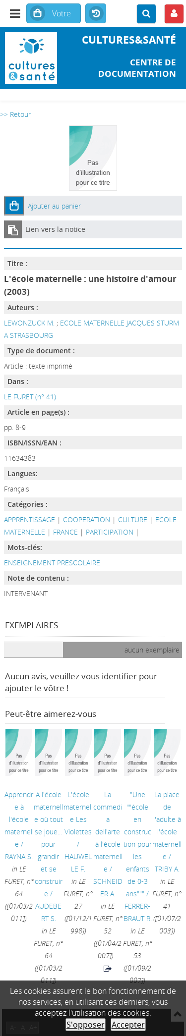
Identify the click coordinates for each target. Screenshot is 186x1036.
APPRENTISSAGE (29, 519)
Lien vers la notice (55, 229)
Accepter (128, 1024)
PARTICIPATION (109, 532)
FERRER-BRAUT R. (138, 912)
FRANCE (65, 532)
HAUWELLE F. (78, 862)
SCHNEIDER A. (108, 887)
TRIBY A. (167, 868)
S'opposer (85, 1024)
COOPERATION (86, 519)
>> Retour (15, 114)
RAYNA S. (19, 856)
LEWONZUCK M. (29, 322)
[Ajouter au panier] (14, 205)
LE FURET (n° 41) (30, 396)
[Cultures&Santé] (31, 58)
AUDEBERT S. (48, 912)
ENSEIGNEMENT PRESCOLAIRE (52, 562)
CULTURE (132, 519)
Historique (96, 14)
